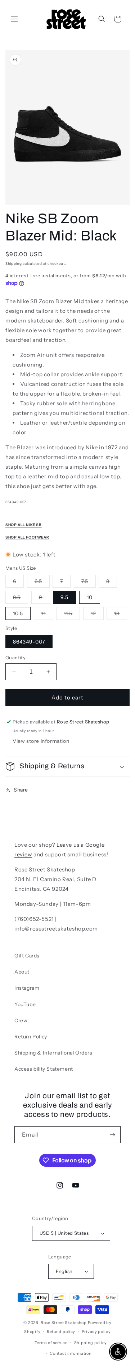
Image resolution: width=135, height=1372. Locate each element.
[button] (14, 19)
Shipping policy (90, 1342)
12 (97, 615)
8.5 (20, 599)
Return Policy (30, 1036)
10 (90, 597)
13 (120, 615)
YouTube (25, 1004)
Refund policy (61, 1331)
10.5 (18, 613)
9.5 (64, 597)
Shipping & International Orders (53, 1053)
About (22, 972)
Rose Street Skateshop (64, 1322)
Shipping (13, 263)
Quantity (15, 657)
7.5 (88, 583)
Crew (20, 1020)
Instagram (26, 988)
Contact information (70, 1353)
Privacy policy (96, 1331)
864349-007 (29, 642)
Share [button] (21, 790)
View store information (41, 741)
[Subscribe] (112, 1134)
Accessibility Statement (43, 1069)
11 (47, 615)
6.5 (42, 583)
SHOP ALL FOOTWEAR (27, 537)
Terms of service (51, 1342)
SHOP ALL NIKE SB (23, 524)
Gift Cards (27, 955)
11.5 (72, 615)
